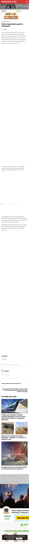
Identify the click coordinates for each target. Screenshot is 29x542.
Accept (19, 538)
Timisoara (6, 364)
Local (2, 363)
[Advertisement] (14, 105)
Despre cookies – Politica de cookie (9, 481)
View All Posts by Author (5, 374)
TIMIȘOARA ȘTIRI (8, 2)
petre (5, 29)
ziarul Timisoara (18, 364)
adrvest (2, 364)
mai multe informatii (10, 538)
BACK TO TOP (6, 478)
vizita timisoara (12, 364)
